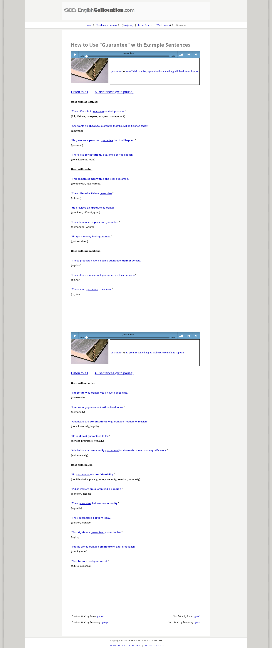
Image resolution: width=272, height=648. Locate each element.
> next (196, 54)
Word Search (163, 24)
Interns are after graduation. (103, 546)
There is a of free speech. (102, 154)
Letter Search (145, 24)
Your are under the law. (97, 532)
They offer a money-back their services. (103, 274)
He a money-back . (91, 236)
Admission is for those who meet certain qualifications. (119, 450)
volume (181, 54)
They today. (91, 517)
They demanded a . (95, 222)
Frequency (128, 24)
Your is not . (90, 561)
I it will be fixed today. (98, 407)
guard (197, 616)
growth (100, 616)
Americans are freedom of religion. (109, 421)
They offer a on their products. (98, 111)
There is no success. (92, 289)
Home (88, 24)
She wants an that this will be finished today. (110, 125)
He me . (93, 474)
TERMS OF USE (116, 645)
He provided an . (93, 207)
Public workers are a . (97, 488)
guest (197, 622)
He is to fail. (90, 435)
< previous (188, 54)
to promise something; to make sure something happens (155, 352)
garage (105, 622)
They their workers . (95, 503)
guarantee (116, 71)
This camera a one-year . (100, 178)
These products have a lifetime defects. (106, 260)
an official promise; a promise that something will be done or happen (162, 71)
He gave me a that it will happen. (103, 140)
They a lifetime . (92, 193)
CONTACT (134, 645)
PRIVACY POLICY (154, 645)
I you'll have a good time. (100, 392)
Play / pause (74, 54)
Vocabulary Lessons (106, 24)
